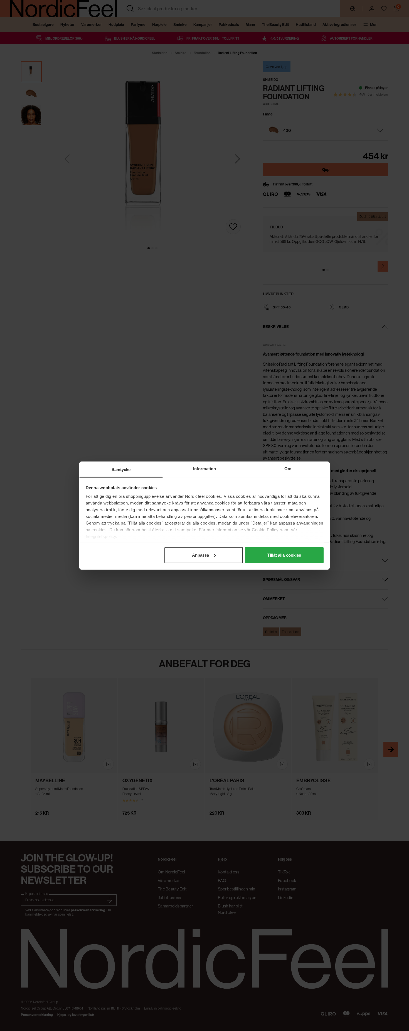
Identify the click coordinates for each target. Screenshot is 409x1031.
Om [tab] (287, 468)
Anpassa (200, 554)
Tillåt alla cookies (284, 554)
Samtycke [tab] (121, 469)
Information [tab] (204, 468)
